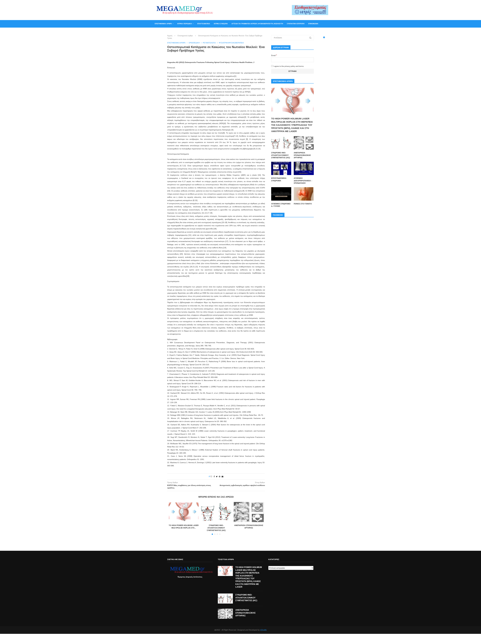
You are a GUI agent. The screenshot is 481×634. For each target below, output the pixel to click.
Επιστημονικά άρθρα (163, 24)
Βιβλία (166, 31)
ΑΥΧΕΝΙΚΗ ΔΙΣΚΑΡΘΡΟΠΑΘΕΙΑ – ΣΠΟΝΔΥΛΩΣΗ (303, 180)
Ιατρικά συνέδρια (221, 24)
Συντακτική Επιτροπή (296, 24)
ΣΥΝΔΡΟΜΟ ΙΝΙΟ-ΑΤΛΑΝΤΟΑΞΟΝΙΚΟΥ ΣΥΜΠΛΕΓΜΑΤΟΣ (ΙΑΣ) (216, 527)
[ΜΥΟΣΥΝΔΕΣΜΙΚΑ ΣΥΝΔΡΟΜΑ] (281, 168)
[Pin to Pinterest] (219, 477)
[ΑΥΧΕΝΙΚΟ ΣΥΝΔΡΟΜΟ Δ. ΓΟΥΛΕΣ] (281, 194)
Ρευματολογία (209, 43)
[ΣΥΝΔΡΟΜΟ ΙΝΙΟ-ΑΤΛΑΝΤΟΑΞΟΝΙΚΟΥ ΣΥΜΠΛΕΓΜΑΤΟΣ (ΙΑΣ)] (216, 512)
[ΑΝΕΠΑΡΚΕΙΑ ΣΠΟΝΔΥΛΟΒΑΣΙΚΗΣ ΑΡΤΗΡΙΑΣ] (249, 512)
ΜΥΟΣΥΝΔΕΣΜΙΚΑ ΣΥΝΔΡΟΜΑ (278, 179)
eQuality (263, 630)
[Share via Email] (222, 477)
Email (274, 55)
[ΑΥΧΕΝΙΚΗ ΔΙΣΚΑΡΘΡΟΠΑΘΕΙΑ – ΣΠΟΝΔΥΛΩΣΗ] (304, 168)
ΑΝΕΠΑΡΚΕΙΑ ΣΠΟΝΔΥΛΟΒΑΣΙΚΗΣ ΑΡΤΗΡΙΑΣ (302, 155)
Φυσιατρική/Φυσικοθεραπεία (231, 43)
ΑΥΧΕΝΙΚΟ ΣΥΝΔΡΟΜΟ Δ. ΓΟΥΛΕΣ (280, 205)
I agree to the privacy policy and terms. (288, 66)
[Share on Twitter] (217, 477)
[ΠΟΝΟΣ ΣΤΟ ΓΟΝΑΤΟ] (304, 194)
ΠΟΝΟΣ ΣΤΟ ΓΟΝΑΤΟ (303, 204)
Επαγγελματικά (203, 24)
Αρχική (169, 36)
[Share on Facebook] (214, 477)
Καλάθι (158, 31)
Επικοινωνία (313, 24)
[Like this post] (211, 477)
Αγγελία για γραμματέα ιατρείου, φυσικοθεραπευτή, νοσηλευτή (257, 24)
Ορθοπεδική (194, 43)
